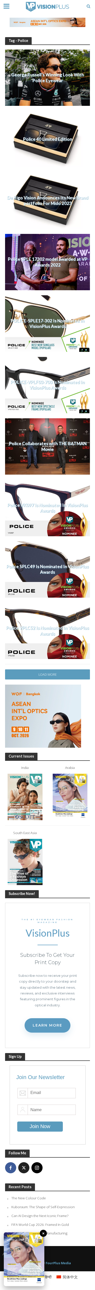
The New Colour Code (28, 1198)
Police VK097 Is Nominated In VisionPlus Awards (47, 507)
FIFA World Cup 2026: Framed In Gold (40, 1224)
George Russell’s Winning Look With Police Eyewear (47, 77)
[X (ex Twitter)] (23, 1167)
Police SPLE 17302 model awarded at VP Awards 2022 (47, 261)
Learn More (47, 1025)
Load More (48, 674)
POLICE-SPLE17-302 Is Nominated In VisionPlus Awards (47, 323)
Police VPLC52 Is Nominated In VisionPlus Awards (47, 630)
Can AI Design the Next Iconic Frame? (39, 1215)
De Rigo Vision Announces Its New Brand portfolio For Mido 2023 (47, 200)
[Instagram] (37, 1167)
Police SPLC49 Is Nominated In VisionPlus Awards (47, 569)
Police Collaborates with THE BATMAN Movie (47, 446)
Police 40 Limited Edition (47, 139)
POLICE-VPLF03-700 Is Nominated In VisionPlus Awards (48, 384)
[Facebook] (10, 1167)
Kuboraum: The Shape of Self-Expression (43, 1207)
